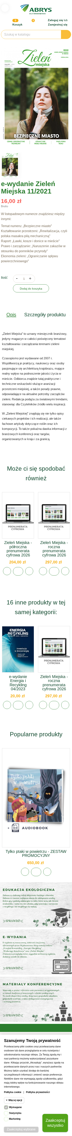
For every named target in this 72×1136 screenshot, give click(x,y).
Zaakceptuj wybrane (21, 1129)
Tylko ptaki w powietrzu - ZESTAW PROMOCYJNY (36, 853)
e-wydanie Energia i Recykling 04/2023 (18, 682)
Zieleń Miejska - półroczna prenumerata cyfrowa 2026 (18, 548)
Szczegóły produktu (45, 314)
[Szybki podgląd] (18, 520)
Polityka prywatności (38, 1092)
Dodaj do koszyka (31, 288)
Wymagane (15, 1107)
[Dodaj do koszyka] (18, 571)
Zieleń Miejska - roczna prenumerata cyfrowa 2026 (54, 548)
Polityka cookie (12, 1092)
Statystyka (15, 1113)
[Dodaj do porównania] (29, 571)
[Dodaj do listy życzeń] (7, 571)
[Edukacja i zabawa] (36, 952)
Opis (11, 314)
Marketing (14, 1119)
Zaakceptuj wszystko (55, 1123)
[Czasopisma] (36, 999)
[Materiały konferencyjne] (36, 904)
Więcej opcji (15, 1100)
